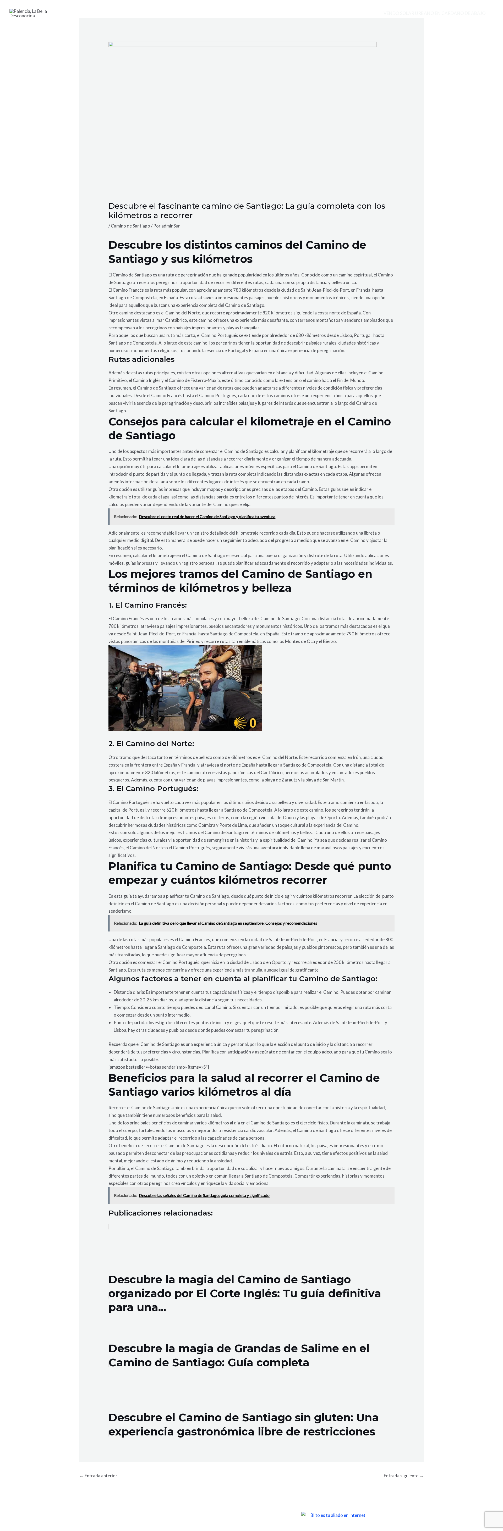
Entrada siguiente (404, 1475)
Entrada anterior (98, 1475)
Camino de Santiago (130, 226)
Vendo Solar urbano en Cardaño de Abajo (435, 13)
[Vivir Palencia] (34, 12)
